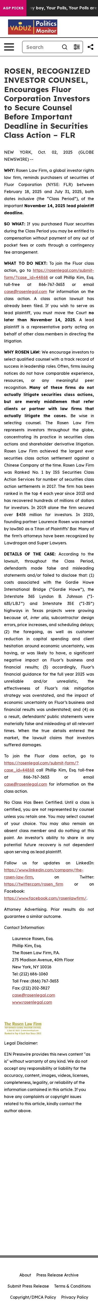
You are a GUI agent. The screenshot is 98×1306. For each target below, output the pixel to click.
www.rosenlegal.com (32, 1002)
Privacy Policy (74, 1297)
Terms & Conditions (72, 1286)
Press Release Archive (57, 1274)
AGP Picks (13, 8)
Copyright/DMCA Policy (33, 1297)
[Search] (65, 47)
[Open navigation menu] (9, 47)
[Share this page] (90, 47)
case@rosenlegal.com (25, 291)
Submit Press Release (28, 1286)
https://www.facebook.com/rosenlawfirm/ (45, 898)
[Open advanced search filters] (77, 47)
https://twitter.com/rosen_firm (33, 884)
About (25, 1274)
